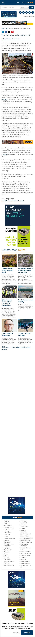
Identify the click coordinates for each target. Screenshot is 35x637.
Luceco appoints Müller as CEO (7, 334)
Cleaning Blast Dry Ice (25, 566)
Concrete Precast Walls (25, 548)
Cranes (6, 536)
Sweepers (23, 559)
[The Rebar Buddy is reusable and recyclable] (17, 63)
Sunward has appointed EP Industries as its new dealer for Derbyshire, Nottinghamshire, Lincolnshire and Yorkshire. (25, 340)
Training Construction (7, 531)
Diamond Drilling (9, 565)
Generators (7, 552)
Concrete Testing (25, 555)
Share (3, 32)
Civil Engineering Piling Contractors (9, 528)
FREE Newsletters (18, 2)
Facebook (32, 12)
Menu (3, 2)
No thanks (16, 633)
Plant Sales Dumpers (26, 538)
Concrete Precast (25, 563)
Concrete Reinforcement (24, 525)
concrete (4, 99)
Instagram (20, 12)
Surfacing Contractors (7, 541)
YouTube (29, 12)
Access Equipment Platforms (9, 562)
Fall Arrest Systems (25, 553)
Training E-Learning (26, 542)
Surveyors (23, 557)
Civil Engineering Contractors (9, 544)
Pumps (6, 554)
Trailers (22, 528)
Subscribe (27, 633)
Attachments (7, 525)
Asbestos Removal (25, 534)
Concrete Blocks (24, 536)
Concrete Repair (25, 561)
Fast (30, 2)
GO (32, 7)
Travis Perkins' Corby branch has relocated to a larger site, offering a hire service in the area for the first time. (25, 307)
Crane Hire (7, 534)
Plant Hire (7, 521)
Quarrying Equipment (23, 531)
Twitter (23, 12)
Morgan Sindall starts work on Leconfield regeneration (25, 270)
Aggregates (7, 548)
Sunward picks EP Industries (24, 334)
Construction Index (9, 14)
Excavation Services (9, 538)
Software (6, 556)
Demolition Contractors (7, 558)
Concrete (5, 154)
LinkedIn (26, 12)
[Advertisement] (17, 423)
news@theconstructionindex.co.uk (13, 201)
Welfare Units (8, 550)
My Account (23, 2)
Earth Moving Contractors (24, 544)
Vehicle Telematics (25, 551)
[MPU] (17, 225)
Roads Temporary (25, 540)
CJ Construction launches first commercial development (7, 302)
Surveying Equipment (23, 522)
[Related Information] (17, 24)
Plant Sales (7, 523)
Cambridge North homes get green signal (7, 270)
